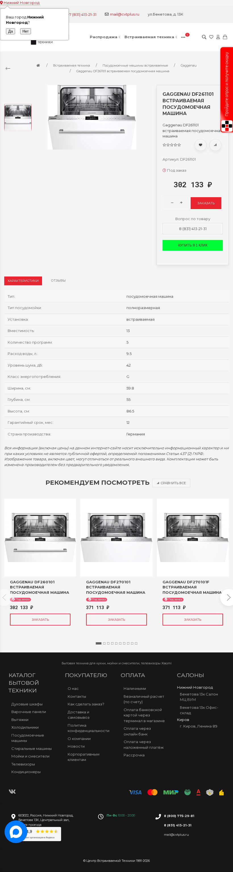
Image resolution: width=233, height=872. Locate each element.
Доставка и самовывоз (79, 715)
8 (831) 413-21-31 (193, 228)
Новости (76, 746)
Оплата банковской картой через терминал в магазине (144, 715)
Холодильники (25, 727)
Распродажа (103, 37)
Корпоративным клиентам (83, 757)
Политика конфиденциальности (88, 728)
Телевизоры (23, 764)
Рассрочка (134, 755)
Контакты (77, 696)
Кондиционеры (26, 771)
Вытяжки (19, 719)
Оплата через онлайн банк (137, 731)
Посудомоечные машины (27, 738)
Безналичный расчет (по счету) (144, 699)
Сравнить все (173, 483)
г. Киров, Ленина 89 (198, 726)
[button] (98, 643)
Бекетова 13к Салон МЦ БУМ (199, 697)
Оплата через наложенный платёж (144, 744)
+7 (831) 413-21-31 (81, 14)
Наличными (135, 688)
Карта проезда (29, 825)
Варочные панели (28, 711)
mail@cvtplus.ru (124, 14)
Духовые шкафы (27, 704)
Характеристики (23, 281)
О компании (79, 738)
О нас (73, 688)
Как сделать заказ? (86, 704)
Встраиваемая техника (149, 37)
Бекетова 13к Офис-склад (199, 710)
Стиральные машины (31, 748)
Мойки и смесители (30, 756)
